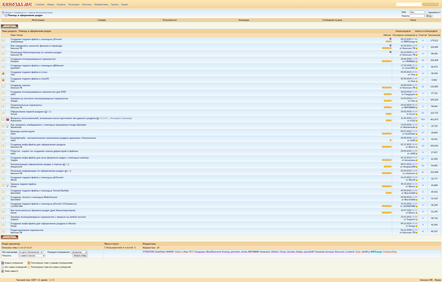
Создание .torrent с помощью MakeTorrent (34, 197)
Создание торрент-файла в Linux (29, 72)
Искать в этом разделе (426, 31)
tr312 (412, 120)
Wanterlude (16, 127)
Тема (13, 35)
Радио (124, 4)
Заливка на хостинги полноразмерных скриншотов (39, 98)
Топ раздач (73, 4)
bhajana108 (16, 167)
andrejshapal (17, 42)
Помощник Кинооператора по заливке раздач (36, 52)
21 (423, 172)
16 (423, 60)
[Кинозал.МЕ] (17, 4)
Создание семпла (20, 85)
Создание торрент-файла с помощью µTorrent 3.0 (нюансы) (43, 203)
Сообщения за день (332, 20)
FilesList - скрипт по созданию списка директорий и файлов (44, 151)
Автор (20, 35)
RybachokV (16, 121)
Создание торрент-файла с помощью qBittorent (37, 65)
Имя (404, 12)
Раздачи (61, 4)
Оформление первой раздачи (27, 111)
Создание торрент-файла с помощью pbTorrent (37, 177)
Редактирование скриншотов (27, 230)
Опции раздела (403, 31)
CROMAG (410, 61)
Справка (102, 20)
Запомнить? (434, 12)
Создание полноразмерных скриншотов (33, 59)
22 (423, 113)
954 (423, 119)
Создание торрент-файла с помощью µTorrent (36, 39)
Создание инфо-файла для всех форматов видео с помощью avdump (50, 157)
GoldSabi (410, 134)
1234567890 (17, 206)
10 (423, 146)
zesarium (410, 173)
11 (423, 86)
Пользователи (170, 20)
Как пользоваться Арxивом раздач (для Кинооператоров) (43, 210)
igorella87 (15, 68)
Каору (14, 226)
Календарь (244, 20)
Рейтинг (387, 35)
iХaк (13, 74)
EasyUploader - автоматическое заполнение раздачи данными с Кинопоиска (53, 138)
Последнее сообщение (404, 35)
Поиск (413, 20)
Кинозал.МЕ (426, 280)
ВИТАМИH (409, 107)
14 (423, 139)
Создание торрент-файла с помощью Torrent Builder (40, 190)
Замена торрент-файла (23, 184)
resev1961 (410, 68)
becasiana (410, 160)
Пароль (405, 16)
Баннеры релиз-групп (23, 131)
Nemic (412, 147)
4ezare (14, 114)
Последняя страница (120, 118)
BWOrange (409, 41)
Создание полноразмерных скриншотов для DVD (38, 92)
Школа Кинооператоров (40, 12)
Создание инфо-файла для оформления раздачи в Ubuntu (43, 223)
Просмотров (434, 35)
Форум (50, 4)
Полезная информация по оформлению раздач (37, 171)
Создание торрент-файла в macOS (30, 78)
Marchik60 (16, 193)
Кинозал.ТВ (16, 48)
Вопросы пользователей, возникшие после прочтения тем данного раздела (53, 118)
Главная (40, 4)
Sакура (14, 101)
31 (423, 165)
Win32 (14, 180)
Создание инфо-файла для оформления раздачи (38, 144)
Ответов (423, 35)
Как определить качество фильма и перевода (36, 46)
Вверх (438, 280)
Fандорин (409, 94)
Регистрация (38, 20)
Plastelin (15, 61)
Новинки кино (101, 4)
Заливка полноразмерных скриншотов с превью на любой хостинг (48, 217)
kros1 (412, 114)
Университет (20, 12)
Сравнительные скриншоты (26, 105)
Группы (115, 4)
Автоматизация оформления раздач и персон (36, 164)
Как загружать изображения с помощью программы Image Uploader (48, 125)
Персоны (87, 4)
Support (14, 219)
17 (423, 132)
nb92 (13, 94)
